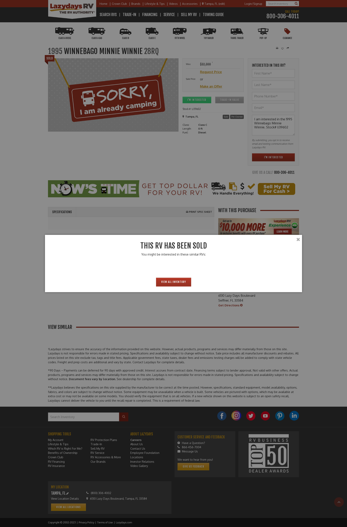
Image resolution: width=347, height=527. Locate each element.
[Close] (298, 239)
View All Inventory (173, 281)
